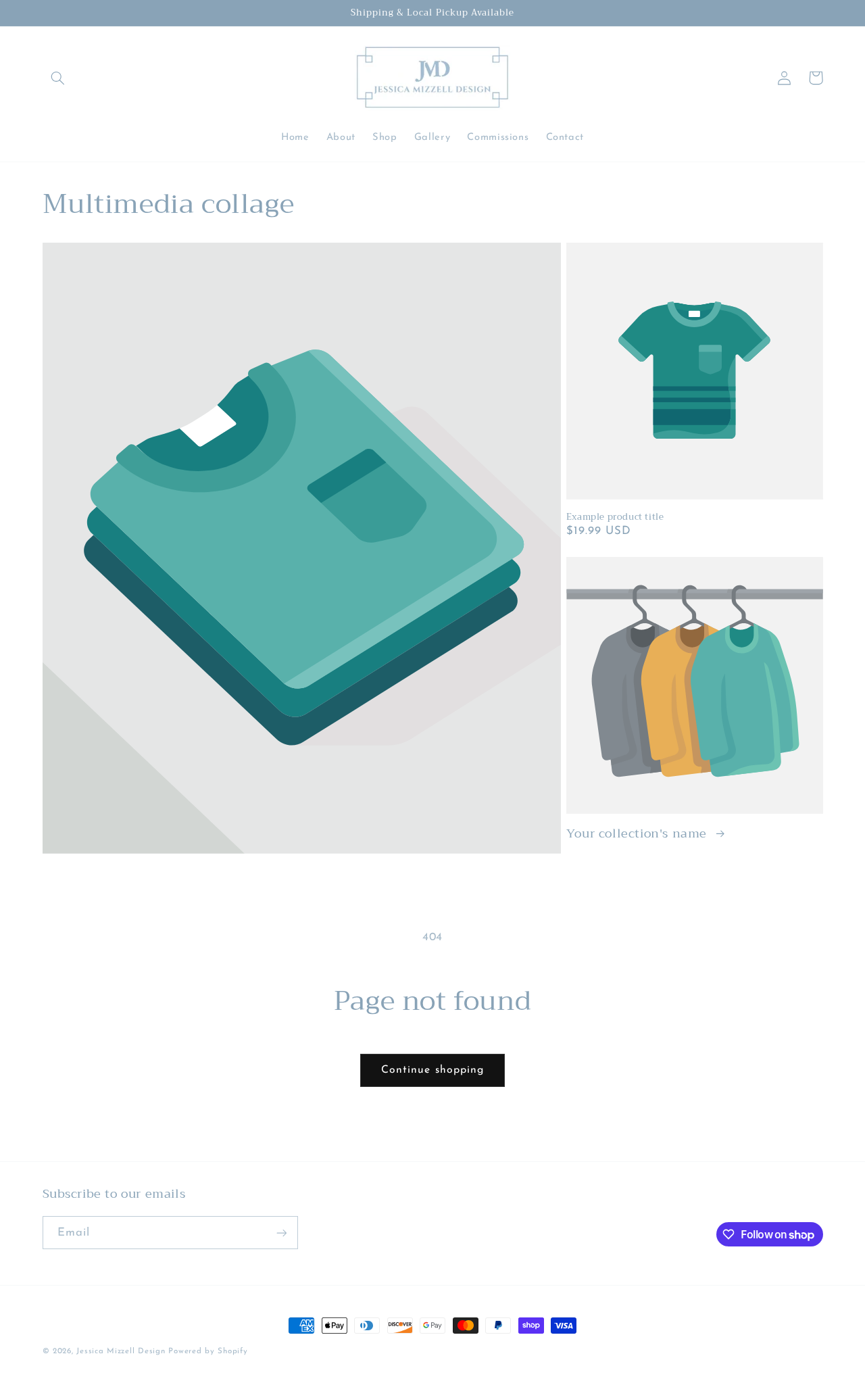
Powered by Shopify (207, 1351)
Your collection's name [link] (638, 834)
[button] (58, 77)
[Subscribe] (281, 1232)
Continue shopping (432, 1070)
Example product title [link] (615, 517)
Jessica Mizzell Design (120, 1351)
